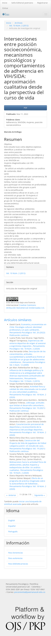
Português (13, 531)
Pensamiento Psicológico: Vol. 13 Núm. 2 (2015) (25, 379)
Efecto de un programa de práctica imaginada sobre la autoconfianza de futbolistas (27, 481)
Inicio (4, 2)
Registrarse (42, 2)
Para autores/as (15, 558)
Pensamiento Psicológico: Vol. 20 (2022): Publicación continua (27, 333)
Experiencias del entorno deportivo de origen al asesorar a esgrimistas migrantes (28, 343)
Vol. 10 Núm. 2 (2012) (18, 25)
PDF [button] (25, 107)
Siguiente (39, 495)
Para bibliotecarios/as (18, 563)
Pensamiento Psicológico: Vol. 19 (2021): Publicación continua (27, 409)
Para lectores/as (15, 552)
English (11, 520)
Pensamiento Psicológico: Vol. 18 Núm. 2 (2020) (27, 347)
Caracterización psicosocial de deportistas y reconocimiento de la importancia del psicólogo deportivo (27, 427)
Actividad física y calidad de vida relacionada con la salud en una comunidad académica (28, 389)
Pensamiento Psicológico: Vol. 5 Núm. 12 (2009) (27, 363)
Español (12, 526)
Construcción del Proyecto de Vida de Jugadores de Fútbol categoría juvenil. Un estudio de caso (28, 443)
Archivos (18, 23)
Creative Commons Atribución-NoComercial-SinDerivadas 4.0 (25, 306)
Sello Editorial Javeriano (22, 2)
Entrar (5, 8)
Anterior (11, 495)
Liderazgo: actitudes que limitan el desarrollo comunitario (27, 404)
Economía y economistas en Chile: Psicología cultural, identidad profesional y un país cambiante (28, 327)
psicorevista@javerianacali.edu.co (29, 592)
